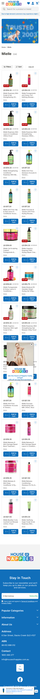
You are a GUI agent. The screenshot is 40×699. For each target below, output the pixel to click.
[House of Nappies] (13, 3)
